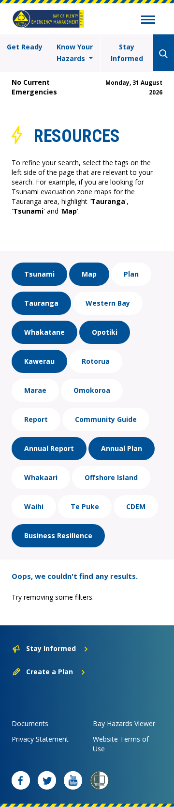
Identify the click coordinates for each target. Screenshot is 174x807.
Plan (131, 274)
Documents (30, 723)
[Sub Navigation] (148, 20)
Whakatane (44, 332)
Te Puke (85, 506)
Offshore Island (111, 477)
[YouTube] (73, 780)
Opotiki (104, 332)
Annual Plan (121, 448)
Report (36, 419)
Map (89, 274)
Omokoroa (91, 390)
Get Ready (25, 46)
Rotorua (96, 361)
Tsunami (39, 274)
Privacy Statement (40, 739)
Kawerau (39, 361)
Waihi (34, 506)
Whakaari (41, 477)
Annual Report (49, 448)
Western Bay (108, 303)
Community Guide (106, 419)
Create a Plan (49, 671)
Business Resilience (58, 535)
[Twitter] (47, 780)
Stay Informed (127, 52)
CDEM (135, 506)
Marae (35, 390)
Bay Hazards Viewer (124, 723)
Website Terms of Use (121, 743)
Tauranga (41, 303)
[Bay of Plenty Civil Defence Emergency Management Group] (48, 18)
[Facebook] (21, 780)
